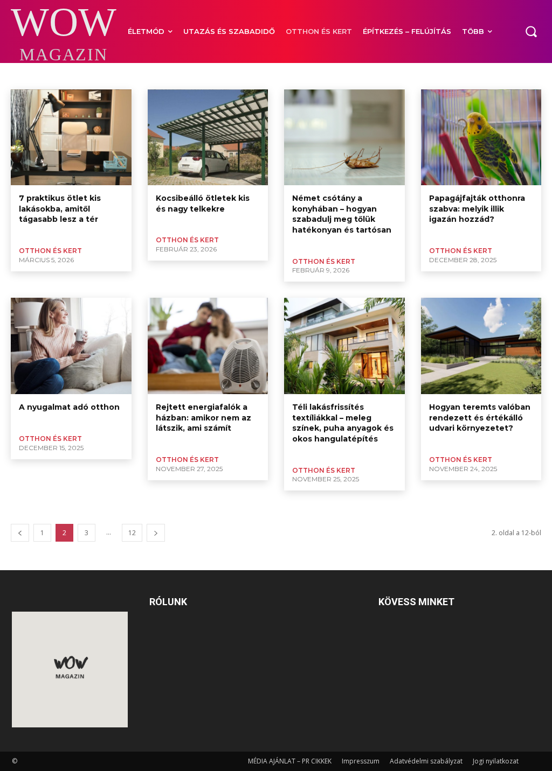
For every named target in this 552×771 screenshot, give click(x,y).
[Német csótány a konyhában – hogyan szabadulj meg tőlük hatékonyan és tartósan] (344, 137)
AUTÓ (52, 75)
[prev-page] (20, 533)
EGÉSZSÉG (237, 75)
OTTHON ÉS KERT (50, 251)
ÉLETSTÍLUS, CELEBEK (363, 75)
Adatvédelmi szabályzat (426, 761)
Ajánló (24, 75)
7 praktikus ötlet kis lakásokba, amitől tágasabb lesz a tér (60, 208)
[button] (531, 31)
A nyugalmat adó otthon (69, 407)
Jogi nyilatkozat (496, 761)
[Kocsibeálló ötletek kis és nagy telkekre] (208, 137)
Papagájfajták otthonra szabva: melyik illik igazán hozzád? (477, 208)
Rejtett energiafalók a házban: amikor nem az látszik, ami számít (203, 417)
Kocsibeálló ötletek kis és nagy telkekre (203, 203)
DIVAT (202, 75)
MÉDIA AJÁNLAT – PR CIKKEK (290, 761)
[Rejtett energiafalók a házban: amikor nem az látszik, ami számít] (208, 346)
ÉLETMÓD (307, 75)
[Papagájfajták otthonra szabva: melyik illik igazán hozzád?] (481, 137)
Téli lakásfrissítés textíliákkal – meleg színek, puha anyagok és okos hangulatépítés (343, 423)
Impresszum (361, 761)
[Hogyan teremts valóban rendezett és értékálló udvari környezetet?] (481, 346)
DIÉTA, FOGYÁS (160, 75)
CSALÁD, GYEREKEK (99, 75)
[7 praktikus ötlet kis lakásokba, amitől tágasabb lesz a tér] (71, 137)
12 (132, 532)
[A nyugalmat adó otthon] (71, 346)
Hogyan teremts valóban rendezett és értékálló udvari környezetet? (479, 417)
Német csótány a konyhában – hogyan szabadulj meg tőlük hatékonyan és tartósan (341, 214)
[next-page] (156, 533)
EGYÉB (272, 75)
